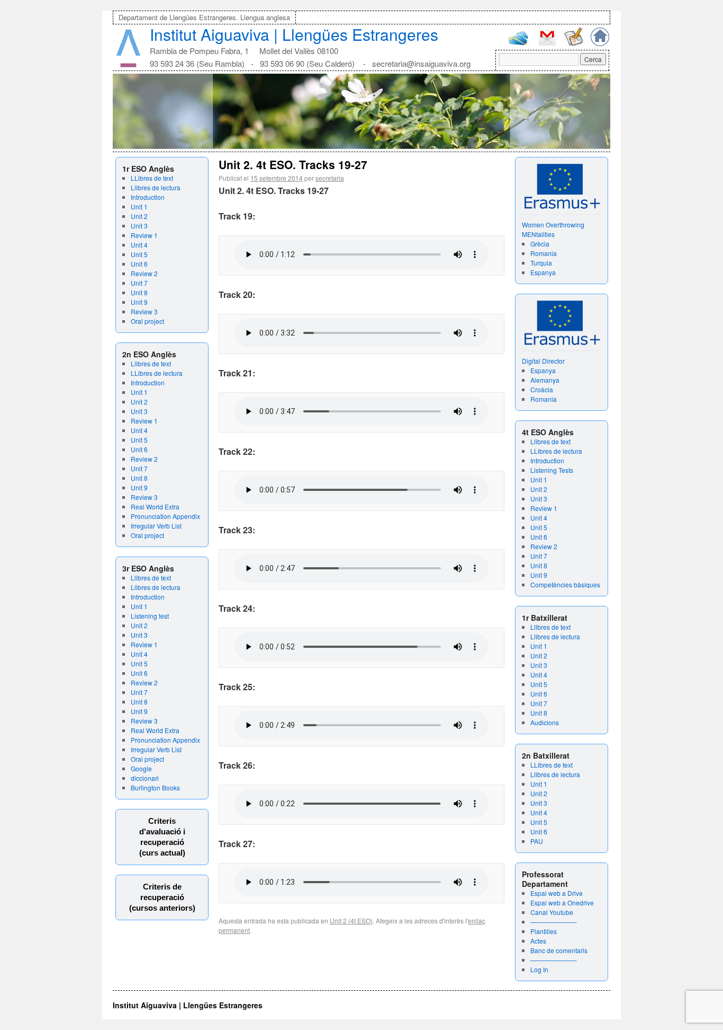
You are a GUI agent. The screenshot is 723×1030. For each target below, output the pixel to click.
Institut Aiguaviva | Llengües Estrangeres (294, 34)
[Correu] (547, 44)
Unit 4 (139, 244)
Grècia (539, 243)
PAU (536, 841)
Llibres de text (151, 363)
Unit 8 (139, 292)
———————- (553, 921)
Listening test (150, 615)
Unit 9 (139, 301)
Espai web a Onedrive (562, 902)
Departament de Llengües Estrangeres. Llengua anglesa (204, 17)
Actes (538, 940)
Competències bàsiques (565, 584)
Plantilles (543, 931)
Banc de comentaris (559, 950)
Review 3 (144, 311)
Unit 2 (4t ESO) (351, 920)
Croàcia (541, 389)
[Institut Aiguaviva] (128, 64)
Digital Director (543, 360)
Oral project (147, 320)
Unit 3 (139, 225)
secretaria (329, 177)
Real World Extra (155, 506)
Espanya (543, 272)
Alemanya (544, 379)
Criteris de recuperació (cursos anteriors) (162, 897)
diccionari (145, 777)
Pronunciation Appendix (165, 516)
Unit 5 (139, 254)
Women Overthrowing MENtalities (553, 229)
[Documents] (573, 43)
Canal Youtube (551, 912)
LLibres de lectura (157, 372)
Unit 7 (139, 282)
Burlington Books (155, 787)
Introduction (148, 196)
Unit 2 (139, 216)
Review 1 (144, 235)
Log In (539, 969)
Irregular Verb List (156, 525)
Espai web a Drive (556, 892)
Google (141, 768)
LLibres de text (152, 177)
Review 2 (144, 273)
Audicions (544, 722)
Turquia (541, 262)
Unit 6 (139, 263)
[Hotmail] (518, 42)
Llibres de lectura (155, 187)
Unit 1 (139, 206)
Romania (543, 253)
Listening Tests (551, 469)
